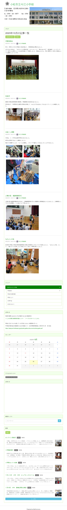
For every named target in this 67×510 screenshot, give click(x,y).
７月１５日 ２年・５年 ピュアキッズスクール (19, 475)
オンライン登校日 (10, 437)
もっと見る (33, 499)
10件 (17, 37)
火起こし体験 (9, 132)
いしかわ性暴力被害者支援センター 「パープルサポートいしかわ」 (22, 318)
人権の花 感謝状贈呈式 (13, 195)
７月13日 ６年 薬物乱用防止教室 (15, 487)
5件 (7, 432)
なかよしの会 (9, 239)
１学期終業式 (9, 450)
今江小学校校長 (22, 43)
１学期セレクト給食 (11, 462)
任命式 (7, 96)
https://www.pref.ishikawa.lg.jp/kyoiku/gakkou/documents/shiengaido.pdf (23, 328)
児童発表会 (9, 41)
